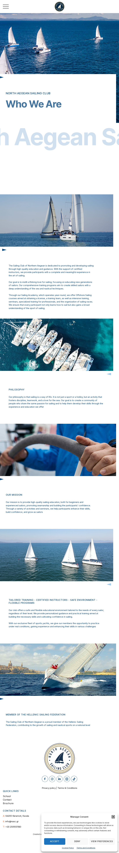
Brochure (8, 803)
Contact (7, 799)
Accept (54, 841)
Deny (77, 841)
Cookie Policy (68, 848)
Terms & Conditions (67, 788)
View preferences (102, 841)
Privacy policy (49, 788)
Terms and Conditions (85, 848)
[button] (113, 816)
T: (4, 826)
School (7, 796)
